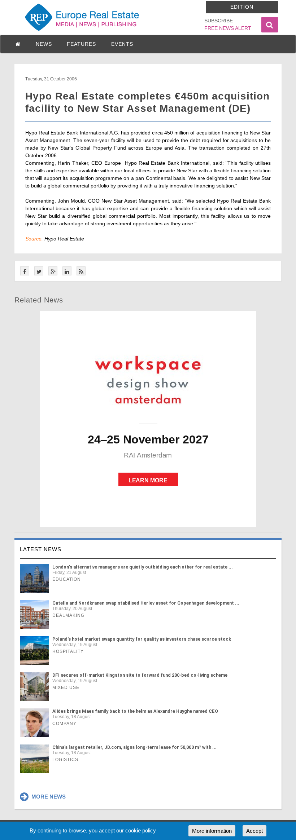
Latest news (40, 549)
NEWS (44, 44)
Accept (254, 831)
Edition (241, 7)
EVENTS (122, 44)
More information (212, 831)
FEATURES (81, 44)
